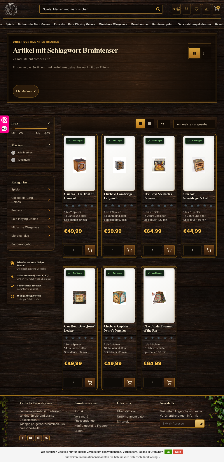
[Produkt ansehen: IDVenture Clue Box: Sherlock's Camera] (159, 196)
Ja (168, 451)
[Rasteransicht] (194, 53)
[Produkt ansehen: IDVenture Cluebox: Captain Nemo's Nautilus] (119, 328)
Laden (78, 430)
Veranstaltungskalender (195, 24)
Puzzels (59, 24)
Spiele (10, 24)
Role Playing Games (81, 24)
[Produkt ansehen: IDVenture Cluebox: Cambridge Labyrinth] (119, 196)
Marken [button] (17, 145)
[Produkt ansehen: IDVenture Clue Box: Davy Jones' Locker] (79, 328)
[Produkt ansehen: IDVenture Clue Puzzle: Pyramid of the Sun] (159, 328)
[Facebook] (22, 438)
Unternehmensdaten (131, 416)
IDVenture (24, 159)
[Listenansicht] (205, 53)
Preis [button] (15, 123)
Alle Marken (25, 152)
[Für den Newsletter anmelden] (199, 424)
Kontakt (79, 411)
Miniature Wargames (113, 24)
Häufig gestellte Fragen (90, 425)
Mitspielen (124, 421)
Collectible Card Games (34, 24)
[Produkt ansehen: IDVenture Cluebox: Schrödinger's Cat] (199, 196)
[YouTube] (30, 438)
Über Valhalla (126, 411)
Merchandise (140, 24)
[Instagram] (38, 438)
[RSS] (46, 438)
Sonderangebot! (163, 24)
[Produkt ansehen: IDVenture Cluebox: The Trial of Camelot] (79, 196)
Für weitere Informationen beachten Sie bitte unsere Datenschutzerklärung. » (112, 457)
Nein (178, 451)
